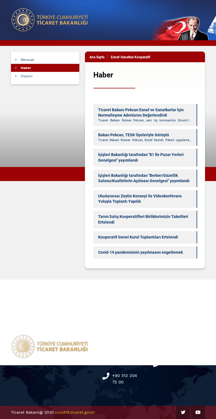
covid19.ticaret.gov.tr (75, 412)
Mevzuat (27, 60)
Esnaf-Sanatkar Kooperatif (130, 57)
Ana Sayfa (96, 57)
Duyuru (26, 76)
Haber (26, 68)
